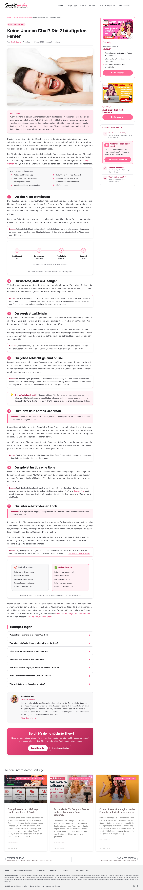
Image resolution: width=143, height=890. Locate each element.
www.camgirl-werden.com (37, 875)
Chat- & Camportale (107, 5)
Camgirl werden (38, 748)
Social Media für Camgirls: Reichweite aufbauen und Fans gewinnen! (71, 812)
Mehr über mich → (28, 718)
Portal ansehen (117, 73)
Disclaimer (41, 870)
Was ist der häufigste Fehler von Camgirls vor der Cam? (33, 643)
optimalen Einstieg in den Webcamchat (72, 613)
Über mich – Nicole (83, 870)
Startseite (8, 18)
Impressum (66, 870)
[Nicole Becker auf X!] (134, 886)
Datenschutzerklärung (23, 870)
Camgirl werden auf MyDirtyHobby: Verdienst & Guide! (23, 810)
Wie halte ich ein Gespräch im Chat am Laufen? (30, 676)
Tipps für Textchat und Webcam (22, 18)
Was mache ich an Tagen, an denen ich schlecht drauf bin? (34, 667)
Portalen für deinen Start (40, 617)
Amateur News (124, 5)
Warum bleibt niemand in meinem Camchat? (28, 635)
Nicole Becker (16, 42)
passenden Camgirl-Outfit (79, 553)
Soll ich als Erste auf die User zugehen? (26, 659)
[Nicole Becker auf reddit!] (138, 886)
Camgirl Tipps (71, 5)
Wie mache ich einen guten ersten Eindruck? (29, 651)
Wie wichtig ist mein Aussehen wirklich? (27, 684)
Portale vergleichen (60, 748)
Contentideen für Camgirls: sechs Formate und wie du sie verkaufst (117, 810)
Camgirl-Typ (79, 491)
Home (60, 5)
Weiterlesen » (13, 842)
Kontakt (53, 870)
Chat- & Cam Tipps (88, 5)
